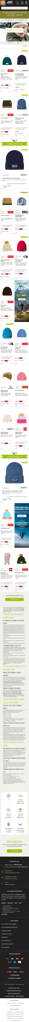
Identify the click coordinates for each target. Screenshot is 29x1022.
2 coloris (22, 133)
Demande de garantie (7, 944)
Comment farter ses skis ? (15, 1020)
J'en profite (19, 14)
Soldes (8, 1003)
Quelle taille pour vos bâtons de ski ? (15, 1016)
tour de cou (7, 662)
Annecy (4, 902)
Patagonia (5, 693)
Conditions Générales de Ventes (13, 990)
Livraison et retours (7, 934)
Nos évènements (6, 940)
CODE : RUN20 (10, 15)
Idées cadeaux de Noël (15, 1005)
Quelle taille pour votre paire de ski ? (15, 1012)
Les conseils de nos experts (9, 924)
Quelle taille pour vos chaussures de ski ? (15, 1014)
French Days (21, 1003)
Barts (14, 693)
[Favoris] (1, 91)
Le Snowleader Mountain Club (9, 927)
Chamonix (10, 902)
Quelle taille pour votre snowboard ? (15, 1018)
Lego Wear (15, 692)
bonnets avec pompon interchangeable (11, 681)
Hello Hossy (11, 694)
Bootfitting (4, 937)
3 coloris (7, 87)
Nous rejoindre (5, 947)
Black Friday (14, 1003)
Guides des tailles (6, 930)
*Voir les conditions (22, 545)
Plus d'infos (4, 914)
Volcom (19, 692)
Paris (20, 902)
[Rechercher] (26, 6)
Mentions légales (20, 996)
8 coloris (7, 276)
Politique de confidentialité (14, 993)
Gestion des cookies (9, 996)
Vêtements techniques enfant (9, 20)
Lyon (16, 902)
